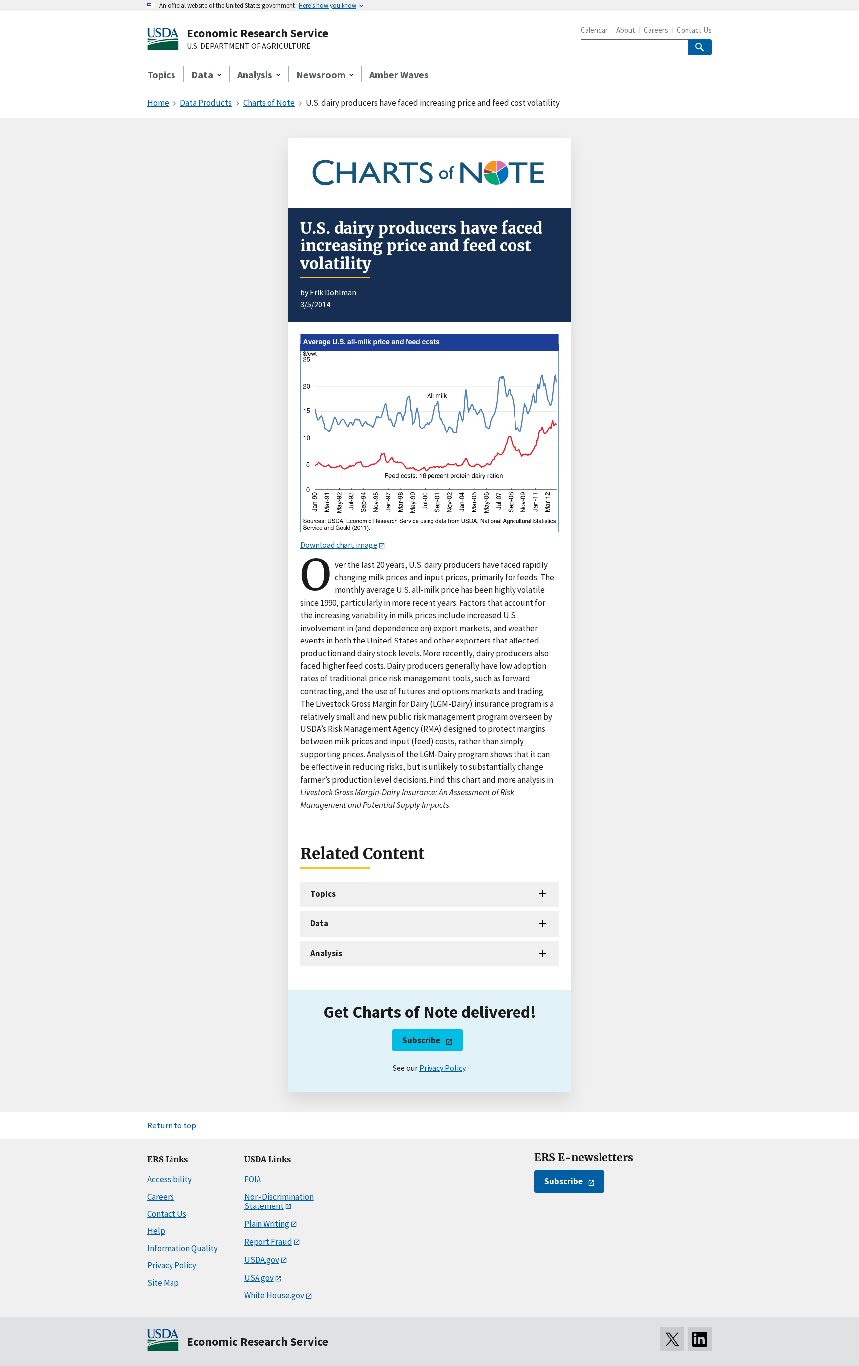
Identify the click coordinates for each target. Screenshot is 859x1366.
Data (319, 923)
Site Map (163, 1282)
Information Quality (182, 1248)
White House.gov (274, 1295)
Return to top (171, 1125)
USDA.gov (261, 1259)
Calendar (594, 30)
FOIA (252, 1179)
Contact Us (694, 30)
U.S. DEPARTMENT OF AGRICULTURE (249, 46)
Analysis (326, 953)
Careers (656, 30)
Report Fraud (268, 1241)
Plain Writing (266, 1223)
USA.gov (259, 1277)
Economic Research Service (257, 33)
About (625, 30)
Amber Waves (399, 74)
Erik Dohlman (333, 292)
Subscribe (421, 1040)
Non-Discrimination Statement (279, 1201)
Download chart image (338, 545)
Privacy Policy (442, 1068)
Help (156, 1230)
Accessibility (169, 1179)
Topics (161, 74)
